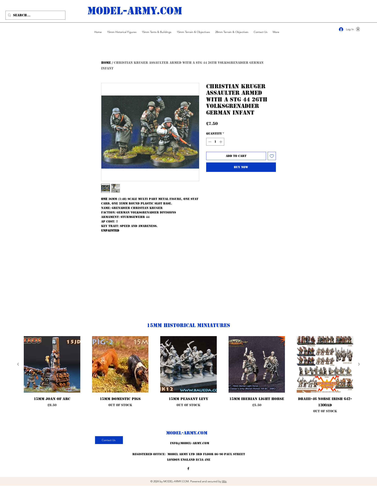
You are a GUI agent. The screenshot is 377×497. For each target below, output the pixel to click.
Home (106, 63)
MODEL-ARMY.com (134, 10)
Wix (224, 481)
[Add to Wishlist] (272, 156)
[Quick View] (52, 364)
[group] (188, 381)
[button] (358, 29)
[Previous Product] (18, 364)
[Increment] (221, 141)
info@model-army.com (189, 443)
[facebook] (188, 469)
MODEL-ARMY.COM (186, 433)
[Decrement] (209, 141)
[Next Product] (359, 364)
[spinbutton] (215, 141)
